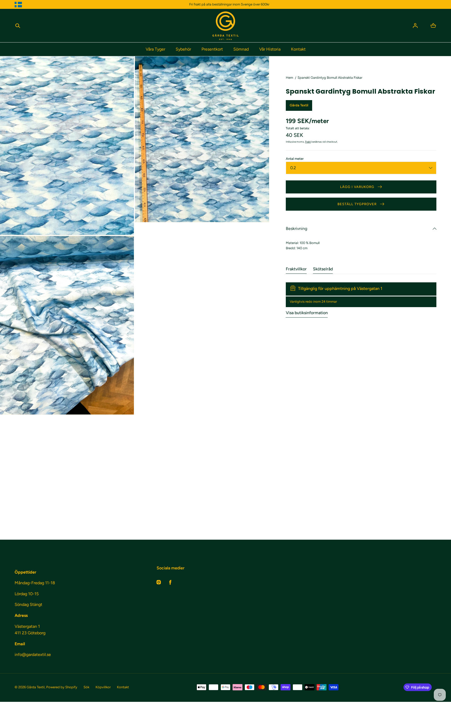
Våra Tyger (155, 49)
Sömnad (241, 49)
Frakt (308, 141)
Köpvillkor (103, 687)
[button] (18, 25)
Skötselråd (323, 268)
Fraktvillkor (296, 268)
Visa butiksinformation (307, 312)
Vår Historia (270, 49)
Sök (86, 687)
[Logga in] (415, 25)
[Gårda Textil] (225, 25)
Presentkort (212, 49)
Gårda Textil (36, 687)
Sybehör (183, 49)
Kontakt (298, 49)
